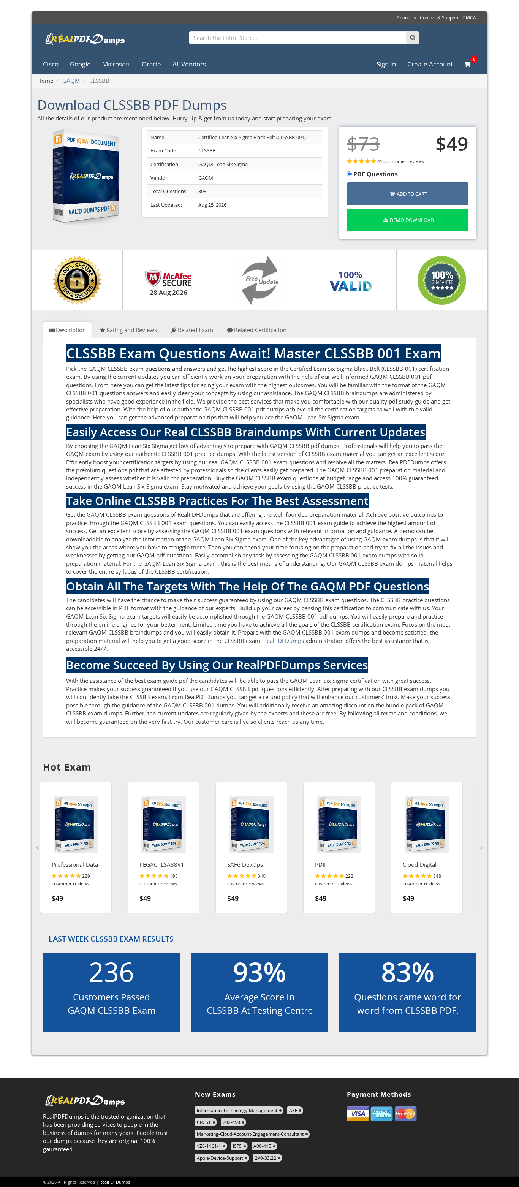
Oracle (151, 64)
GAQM (71, 80)
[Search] (412, 37)
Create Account (430, 64)
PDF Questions (375, 174)
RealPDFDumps (283, 640)
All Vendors (189, 64)
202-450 (231, 1122)
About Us (406, 17)
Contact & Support (439, 17)
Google (80, 64)
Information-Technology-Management (237, 1110)
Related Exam (195, 330)
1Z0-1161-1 (209, 1146)
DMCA (469, 17)
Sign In (386, 64)
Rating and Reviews (131, 330)
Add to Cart (412, 193)
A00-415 (262, 1146)
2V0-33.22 (265, 1158)
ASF (293, 1110)
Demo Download (412, 220)
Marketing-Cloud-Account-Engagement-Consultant (250, 1134)
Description (71, 330)
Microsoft (116, 64)
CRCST (204, 1122)
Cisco (51, 64)
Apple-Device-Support (220, 1158)
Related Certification (260, 330)
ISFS (237, 1146)
